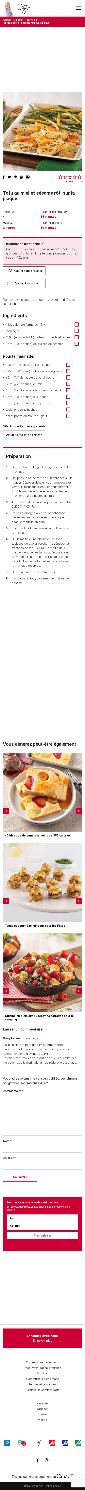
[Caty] (38, 1443)
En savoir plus (42, 1338)
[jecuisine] (52, 1443)
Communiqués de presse (42, 1379)
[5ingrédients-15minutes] (22, 1443)
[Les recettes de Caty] (9, 8)
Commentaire (13, 1091)
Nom (7, 1141)
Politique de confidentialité (43, 1390)
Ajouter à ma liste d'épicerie (24, 435)
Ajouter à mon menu (27, 283)
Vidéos (42, 1420)
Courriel (9, 1158)
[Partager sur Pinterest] (15, 177)
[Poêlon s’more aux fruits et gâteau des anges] (42, 972)
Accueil (7, 20)
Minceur (18, 20)
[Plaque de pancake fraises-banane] (42, 792)
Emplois (42, 1373)
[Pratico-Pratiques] (7, 1443)
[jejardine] (78, 1443)
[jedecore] (65, 1443)
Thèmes (42, 1414)
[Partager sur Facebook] (4, 177)
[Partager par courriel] (28, 177)
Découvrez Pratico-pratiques (42, 1368)
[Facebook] (38, 1460)
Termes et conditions (42, 1384)
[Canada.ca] (65, 1475)
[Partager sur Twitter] (9, 177)
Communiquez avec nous (42, 1362)
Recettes (30, 20)
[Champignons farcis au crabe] (42, 882)
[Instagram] (46, 1460)
